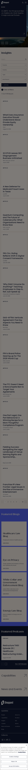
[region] (14, 756)
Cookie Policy (22, 752)
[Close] (26, 745)
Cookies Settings (14, 756)
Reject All (14, 761)
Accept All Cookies (14, 766)
